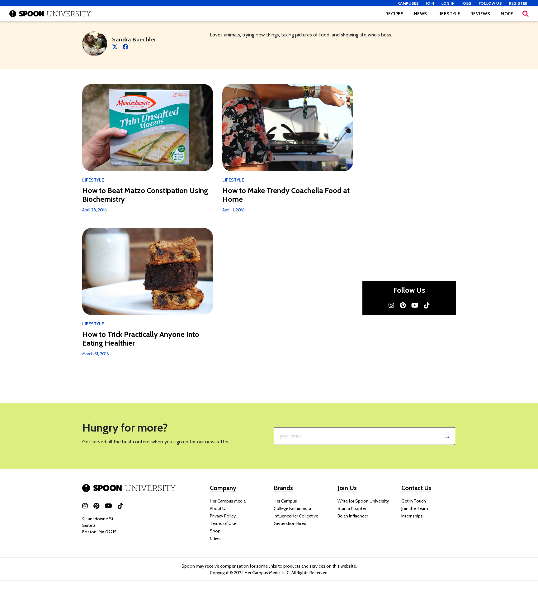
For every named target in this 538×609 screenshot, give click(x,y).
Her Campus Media (228, 501)
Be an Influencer (352, 516)
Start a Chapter (351, 508)
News (420, 14)
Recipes (394, 14)
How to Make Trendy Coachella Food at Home (286, 195)
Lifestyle (448, 14)
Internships (412, 516)
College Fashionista (292, 508)
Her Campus (285, 501)
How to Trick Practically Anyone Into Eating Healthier (140, 338)
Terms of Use (223, 523)
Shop (215, 531)
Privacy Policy (223, 516)
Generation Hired (290, 523)
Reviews (480, 14)
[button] (525, 14)
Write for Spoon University (363, 501)
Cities (215, 538)
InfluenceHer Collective (296, 516)
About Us (219, 508)
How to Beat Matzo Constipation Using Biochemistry (145, 195)
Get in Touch (413, 501)
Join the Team (414, 508)
